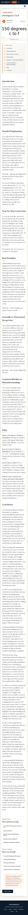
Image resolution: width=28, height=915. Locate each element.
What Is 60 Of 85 (7, 830)
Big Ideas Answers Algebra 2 (10, 839)
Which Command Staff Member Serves (11, 834)
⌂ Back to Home (7, 891)
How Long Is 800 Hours (9, 862)
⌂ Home (14, 2)
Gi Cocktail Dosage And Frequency (12, 856)
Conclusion (9, 70)
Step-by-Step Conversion (12, 54)
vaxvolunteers (6, 2)
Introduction (9, 48)
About (10, 909)
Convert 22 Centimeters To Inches (12, 866)
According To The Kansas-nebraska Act (12, 826)
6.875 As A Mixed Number (9, 859)
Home (5, 909)
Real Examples (9, 57)
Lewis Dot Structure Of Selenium (11, 869)
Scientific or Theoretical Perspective (14, 60)
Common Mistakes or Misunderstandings (11, 63)
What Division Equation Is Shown (11, 842)
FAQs (7, 67)
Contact (15, 909)
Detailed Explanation (11, 51)
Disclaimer (21, 909)
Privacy (12, 911)
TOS (17, 911)
